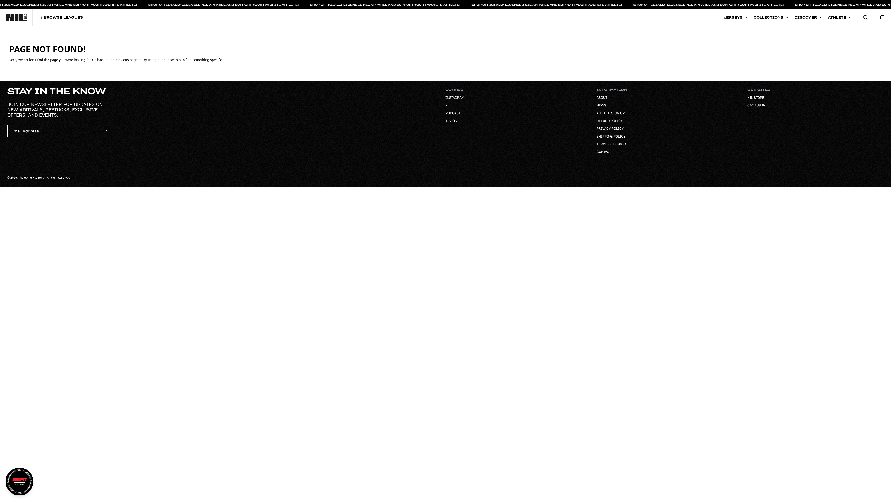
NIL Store (755, 98)
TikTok (451, 121)
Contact (604, 152)
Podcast (453, 113)
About (602, 98)
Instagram (455, 98)
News (601, 105)
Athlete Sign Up (611, 113)
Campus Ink (757, 105)
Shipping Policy (611, 136)
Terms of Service (612, 144)
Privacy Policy (610, 128)
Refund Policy (610, 121)
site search (172, 60)
